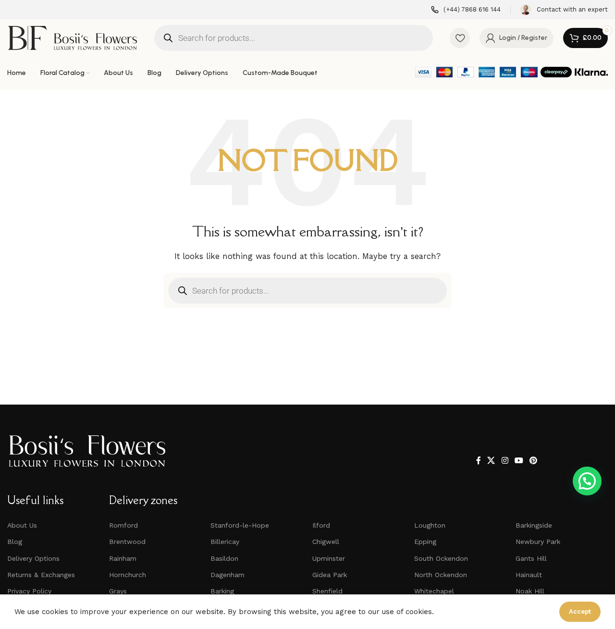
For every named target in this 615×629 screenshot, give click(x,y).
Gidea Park (329, 575)
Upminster (328, 558)
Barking (222, 591)
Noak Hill (530, 591)
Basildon (224, 558)
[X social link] (491, 460)
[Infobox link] (466, 10)
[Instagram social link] (504, 460)
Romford (123, 525)
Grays (118, 591)
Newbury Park (538, 541)
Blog (14, 541)
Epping (425, 541)
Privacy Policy (29, 591)
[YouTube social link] (518, 460)
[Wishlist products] (460, 38)
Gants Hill (531, 558)
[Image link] (87, 450)
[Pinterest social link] (534, 460)
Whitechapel (434, 591)
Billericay (224, 541)
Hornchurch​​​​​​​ (127, 575)
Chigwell (325, 541)
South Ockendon (441, 558)
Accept (580, 611)
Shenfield (327, 591)
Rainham (122, 558)
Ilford (321, 525)
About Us (22, 525)
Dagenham (227, 575)
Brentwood (127, 541)
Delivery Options (33, 558)
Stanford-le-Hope (239, 525)
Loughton (429, 525)
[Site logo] (72, 37)
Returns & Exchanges (41, 575)
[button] (587, 481)
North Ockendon (440, 575)
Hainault (529, 575)
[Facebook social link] (478, 460)
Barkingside (534, 525)
